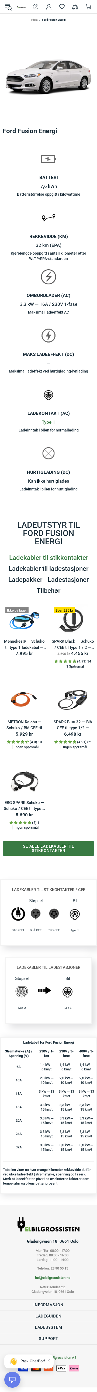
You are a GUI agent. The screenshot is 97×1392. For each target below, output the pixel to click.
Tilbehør (48, 590)
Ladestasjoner (68, 579)
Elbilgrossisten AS (21, 7)
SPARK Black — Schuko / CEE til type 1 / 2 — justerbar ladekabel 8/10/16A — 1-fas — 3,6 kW (73, 644)
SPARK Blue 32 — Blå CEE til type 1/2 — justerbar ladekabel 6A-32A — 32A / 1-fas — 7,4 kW (73, 725)
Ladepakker (25, 579)
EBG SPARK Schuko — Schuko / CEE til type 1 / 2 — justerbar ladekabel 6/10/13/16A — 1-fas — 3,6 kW (24, 806)
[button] (12, 1380)
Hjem (34, 19)
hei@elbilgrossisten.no (52, 1278)
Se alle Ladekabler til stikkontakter (48, 848)
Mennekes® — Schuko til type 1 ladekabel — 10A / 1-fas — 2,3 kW (24, 644)
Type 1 (48, 422)
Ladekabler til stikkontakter (48, 557)
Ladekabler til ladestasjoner (48, 568)
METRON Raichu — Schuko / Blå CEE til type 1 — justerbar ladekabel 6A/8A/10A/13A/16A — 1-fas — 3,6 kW (24, 725)
